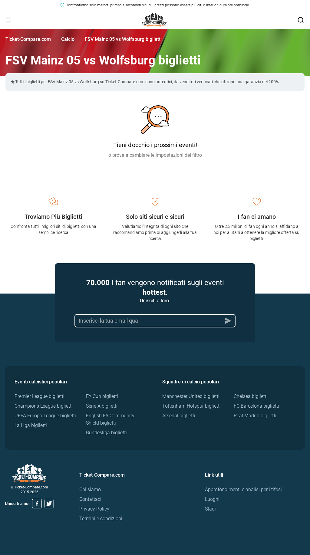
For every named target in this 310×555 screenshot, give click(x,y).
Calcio (67, 39)
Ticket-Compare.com (28, 39)
